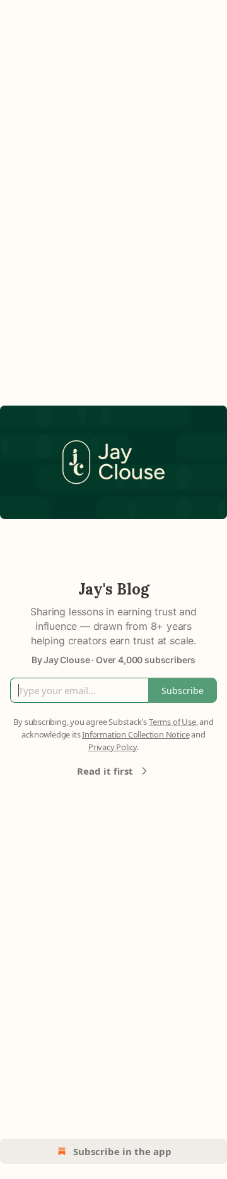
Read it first (105, 771)
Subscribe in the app (122, 1151)
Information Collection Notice (135, 734)
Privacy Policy (112, 747)
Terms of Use (172, 721)
